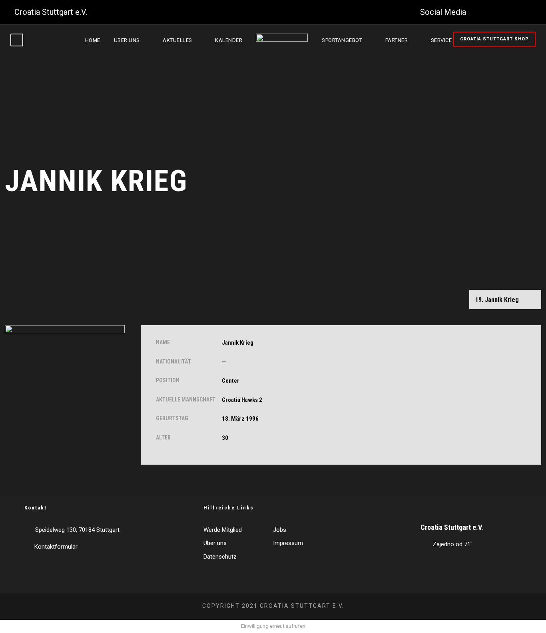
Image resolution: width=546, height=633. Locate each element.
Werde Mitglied (222, 529)
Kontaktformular (56, 546)
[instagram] (528, 12)
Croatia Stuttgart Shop (494, 39)
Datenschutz (220, 556)
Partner (396, 40)
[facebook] (479, 12)
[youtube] (512, 12)
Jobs (279, 529)
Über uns (127, 40)
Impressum (288, 543)
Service (441, 40)
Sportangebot (342, 40)
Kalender (228, 40)
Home (92, 40)
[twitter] (495, 12)
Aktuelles (177, 40)
